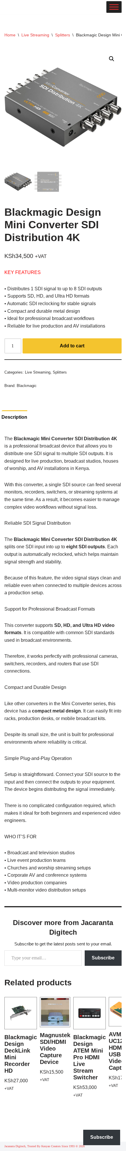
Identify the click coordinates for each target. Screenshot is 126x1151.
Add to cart (72, 345)
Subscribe (103, 957)
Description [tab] (14, 417)
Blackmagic (27, 385)
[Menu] (114, 7)
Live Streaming (35, 35)
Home (10, 35)
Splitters (62, 35)
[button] (111, 59)
